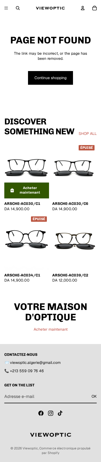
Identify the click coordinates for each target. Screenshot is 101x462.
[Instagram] (50, 413)
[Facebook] (41, 413)
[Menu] (6, 8)
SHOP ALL (88, 133)
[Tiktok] (60, 413)
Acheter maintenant (51, 329)
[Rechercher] (18, 8)
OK (94, 396)
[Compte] (83, 8)
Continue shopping (50, 77)
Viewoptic (30, 448)
